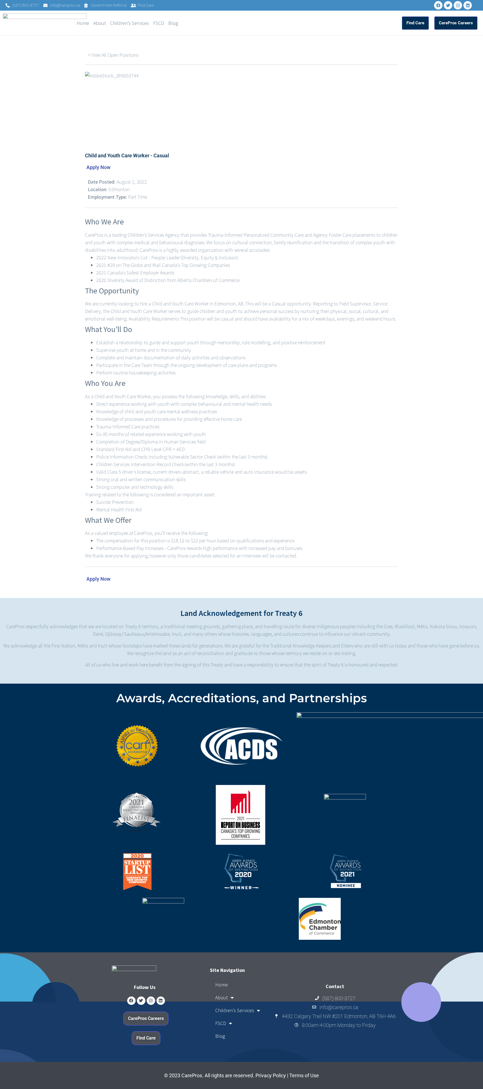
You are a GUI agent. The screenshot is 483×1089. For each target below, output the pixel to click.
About (99, 23)
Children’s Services (129, 23)
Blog (173, 23)
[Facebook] (438, 5)
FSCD (158, 23)
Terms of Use (304, 1075)
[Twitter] (448, 5)
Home (83, 23)
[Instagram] (458, 5)
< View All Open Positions (113, 55)
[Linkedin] (467, 5)
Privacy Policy (270, 1075)
